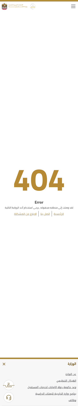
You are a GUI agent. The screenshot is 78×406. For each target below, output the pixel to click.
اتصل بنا (45, 213)
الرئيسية (59, 213)
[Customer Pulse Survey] (9, 385)
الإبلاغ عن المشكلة (25, 213)
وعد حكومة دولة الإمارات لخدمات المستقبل (52, 387)
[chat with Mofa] (9, 397)
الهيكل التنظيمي (66, 381)
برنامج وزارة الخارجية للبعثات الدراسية (55, 394)
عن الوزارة (70, 374)
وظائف (72, 400)
